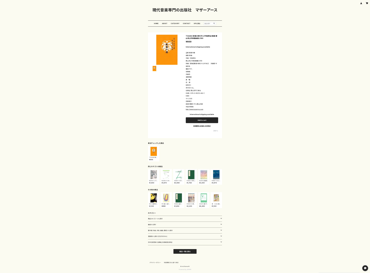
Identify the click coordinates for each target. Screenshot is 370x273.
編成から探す (152, 224)
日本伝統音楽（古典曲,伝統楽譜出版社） (160, 242)
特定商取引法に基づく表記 (171, 262)
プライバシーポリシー (155, 262)
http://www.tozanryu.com (194, 109)
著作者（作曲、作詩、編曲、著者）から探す (160, 230)
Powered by (183, 269)
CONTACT (186, 23)
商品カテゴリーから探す (155, 218)
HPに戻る (197, 23)
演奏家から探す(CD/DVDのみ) (157, 236)
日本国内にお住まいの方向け (202, 126)
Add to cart (202, 120)
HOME (156, 23)
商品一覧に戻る (185, 251)
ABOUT (164, 23)
